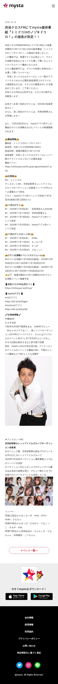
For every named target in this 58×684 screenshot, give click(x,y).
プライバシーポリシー (29, 638)
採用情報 (29, 624)
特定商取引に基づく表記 (29, 652)
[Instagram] (28, 665)
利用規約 (29, 631)
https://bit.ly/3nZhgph (16, 301)
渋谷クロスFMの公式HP (16, 92)
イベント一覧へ (29, 550)
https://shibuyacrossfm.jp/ (18, 288)
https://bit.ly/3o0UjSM (16, 309)
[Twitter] (19, 665)
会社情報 (29, 617)
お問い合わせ (29, 645)
